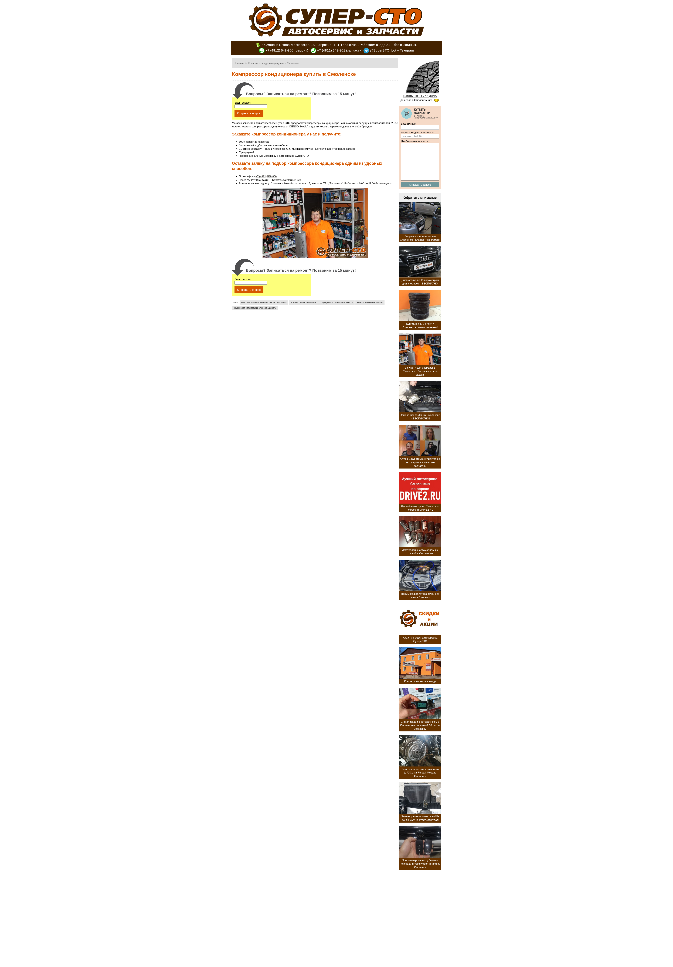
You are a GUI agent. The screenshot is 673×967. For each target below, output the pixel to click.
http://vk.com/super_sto (286, 179)
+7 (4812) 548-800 (279, 50)
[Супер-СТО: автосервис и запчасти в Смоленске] (336, 35)
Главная (239, 63)
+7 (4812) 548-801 (330, 50)
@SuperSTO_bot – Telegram (391, 50)
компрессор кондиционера (370, 303)
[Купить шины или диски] (420, 92)
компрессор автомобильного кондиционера (255, 308)
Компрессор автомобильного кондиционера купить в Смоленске (322, 303)
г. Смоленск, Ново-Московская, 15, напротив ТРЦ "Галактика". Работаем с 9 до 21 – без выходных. (339, 45)
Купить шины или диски (420, 96)
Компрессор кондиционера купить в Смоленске (264, 303)
